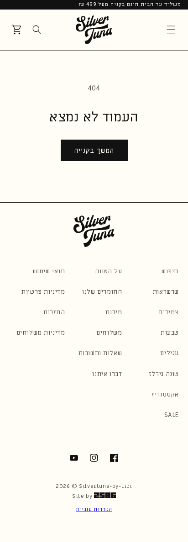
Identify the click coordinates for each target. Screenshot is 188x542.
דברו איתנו (107, 374)
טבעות (170, 332)
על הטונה (108, 271)
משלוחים (109, 332)
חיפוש (170, 271)
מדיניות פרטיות (43, 291)
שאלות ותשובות (100, 353)
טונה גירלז (164, 374)
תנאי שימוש (49, 271)
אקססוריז (165, 394)
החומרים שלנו (102, 291)
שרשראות (166, 291)
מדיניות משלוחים (40, 332)
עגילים (169, 353)
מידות (113, 312)
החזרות (54, 312)
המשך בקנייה (94, 150)
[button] (171, 30)
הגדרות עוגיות (94, 509)
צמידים (169, 312)
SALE (171, 415)
